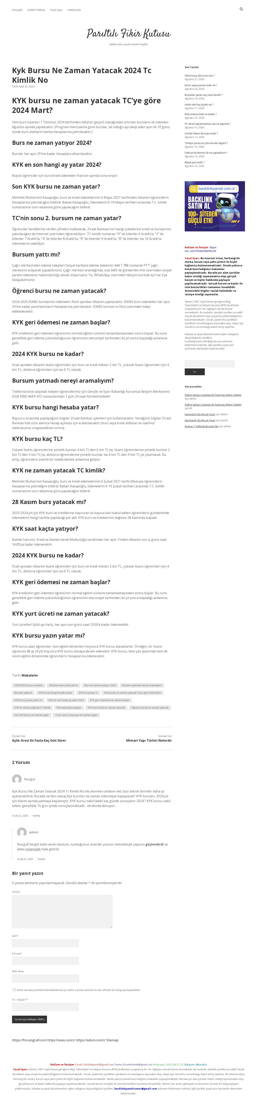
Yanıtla (36, 815)
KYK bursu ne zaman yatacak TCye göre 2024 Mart (132, 692)
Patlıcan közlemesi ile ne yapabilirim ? (206, 152)
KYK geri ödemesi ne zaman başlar (110, 700)
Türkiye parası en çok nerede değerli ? (206, 143)
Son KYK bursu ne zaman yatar (31, 715)
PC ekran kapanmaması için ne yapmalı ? (207, 124)
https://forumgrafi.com (29, 1040)
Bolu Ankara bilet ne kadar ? (200, 114)
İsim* (15, 936)
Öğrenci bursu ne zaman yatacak (149, 707)
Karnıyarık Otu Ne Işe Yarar (200, 414)
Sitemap (112, 1040)
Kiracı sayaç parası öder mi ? (201, 85)
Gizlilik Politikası (36, 10)
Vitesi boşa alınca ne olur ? (200, 75)
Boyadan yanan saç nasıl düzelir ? (204, 95)
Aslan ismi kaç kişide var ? (199, 104)
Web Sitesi (18, 971)
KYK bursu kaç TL (88, 692)
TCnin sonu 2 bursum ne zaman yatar (76, 715)
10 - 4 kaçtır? (20, 999)
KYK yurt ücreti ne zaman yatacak (106, 707)
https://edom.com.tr (90, 1040)
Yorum (16, 892)
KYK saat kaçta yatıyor (69, 707)
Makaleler (30, 675)
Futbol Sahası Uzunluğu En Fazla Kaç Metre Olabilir (213, 395)
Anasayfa (17, 10)
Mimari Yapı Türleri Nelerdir (149, 740)
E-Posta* (17, 953)
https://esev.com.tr (61, 1040)
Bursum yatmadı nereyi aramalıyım (142, 685)
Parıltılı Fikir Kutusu (128, 34)
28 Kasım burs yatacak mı (63, 685)
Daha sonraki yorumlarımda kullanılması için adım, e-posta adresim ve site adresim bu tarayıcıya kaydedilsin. (79, 990)
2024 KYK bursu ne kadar (28, 685)
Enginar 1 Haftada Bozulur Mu (201, 426)
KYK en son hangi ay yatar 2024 (66, 700)
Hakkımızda (74, 10)
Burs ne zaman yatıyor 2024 (100, 685)
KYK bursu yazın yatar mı (28, 700)
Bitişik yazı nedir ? (195, 162)
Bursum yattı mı (23, 692)
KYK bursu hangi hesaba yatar (55, 692)
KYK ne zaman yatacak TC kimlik (32, 707)
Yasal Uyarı (56, 10)
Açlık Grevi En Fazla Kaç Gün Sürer (39, 740)
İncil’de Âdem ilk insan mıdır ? (201, 133)
